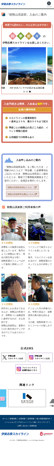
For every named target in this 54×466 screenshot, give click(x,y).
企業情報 (22, 419)
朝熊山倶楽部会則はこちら (20, 187)
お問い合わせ (22, 426)
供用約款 (33, 426)
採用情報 (31, 419)
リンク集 (32, 422)
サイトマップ (43, 422)
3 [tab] (30, 91)
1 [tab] (24, 91)
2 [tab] (27, 91)
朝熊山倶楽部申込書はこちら (21, 194)
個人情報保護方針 (43, 419)
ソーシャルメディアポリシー (15, 422)
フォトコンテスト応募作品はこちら (29, 369)
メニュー (49, 6)
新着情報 (13, 419)
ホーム (5, 419)
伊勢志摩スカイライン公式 (15, 357)
